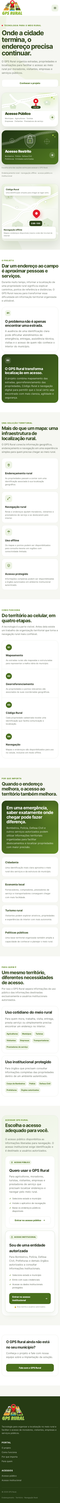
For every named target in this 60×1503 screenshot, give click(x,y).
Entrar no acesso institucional (21, 1298)
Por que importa (10, 1457)
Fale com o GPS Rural (30, 1367)
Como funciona (9, 1452)
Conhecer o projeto (30, 83)
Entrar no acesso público (28, 1220)
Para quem (7, 1461)
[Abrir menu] (55, 8)
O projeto (6, 1448)
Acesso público (9, 1476)
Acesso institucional (11, 1480)
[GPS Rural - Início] (13, 8)
